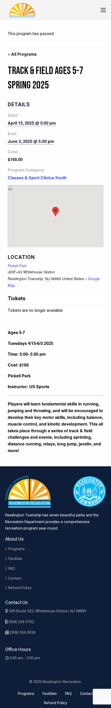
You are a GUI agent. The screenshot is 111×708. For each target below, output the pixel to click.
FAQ (11, 568)
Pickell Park (17, 265)
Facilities (15, 559)
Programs (16, 549)
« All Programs (22, 54)
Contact (15, 578)
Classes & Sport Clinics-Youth (37, 178)
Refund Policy (19, 588)
